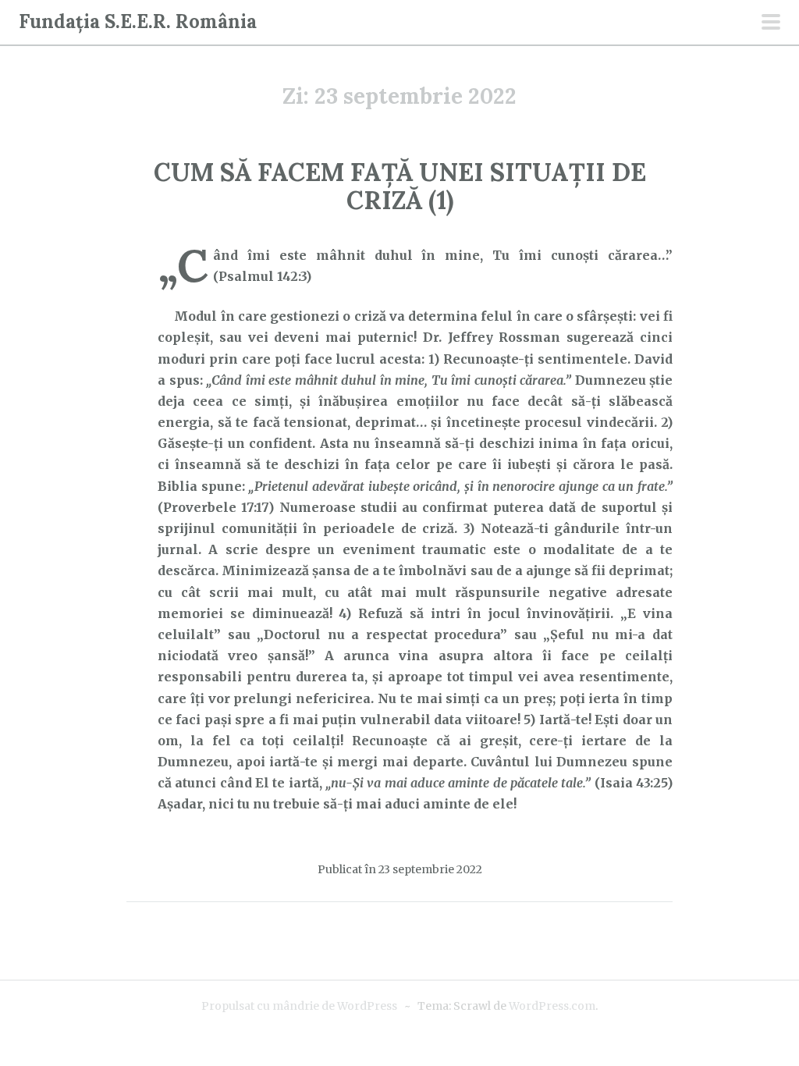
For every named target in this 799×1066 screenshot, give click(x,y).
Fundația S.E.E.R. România (138, 21)
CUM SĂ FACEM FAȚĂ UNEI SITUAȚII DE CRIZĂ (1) (400, 185)
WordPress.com (552, 1006)
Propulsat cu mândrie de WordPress (299, 1006)
